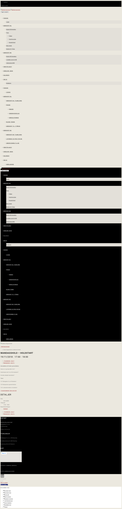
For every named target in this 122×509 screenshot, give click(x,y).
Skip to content (4, 482)
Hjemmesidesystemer (9, 471)
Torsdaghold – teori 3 (8, 361)
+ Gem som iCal (12, 390)
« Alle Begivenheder (5, 346)
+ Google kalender (5, 390)
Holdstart (5, 408)
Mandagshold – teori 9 (9, 363)
